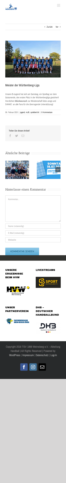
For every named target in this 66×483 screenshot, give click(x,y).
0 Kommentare (46, 112)
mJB (27, 112)
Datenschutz (42, 355)
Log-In (53, 355)
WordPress (14, 355)
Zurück (49, 26)
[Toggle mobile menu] (59, 5)
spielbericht (34, 112)
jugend (22, 112)
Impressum (28, 355)
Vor (57, 26)
